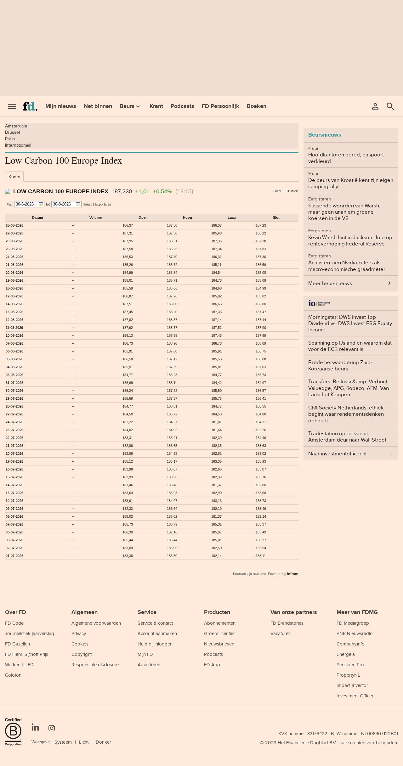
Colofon (13, 675)
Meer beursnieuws (330, 283)
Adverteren (149, 664)
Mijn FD (145, 654)
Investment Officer (355, 695)
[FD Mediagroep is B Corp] (15, 732)
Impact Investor (352, 685)
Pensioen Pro (350, 664)
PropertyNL (348, 675)
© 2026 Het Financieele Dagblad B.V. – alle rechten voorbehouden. (329, 742)
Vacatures (280, 633)
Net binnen (98, 106)
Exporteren (103, 203)
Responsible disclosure (95, 664)
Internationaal (18, 145)
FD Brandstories (287, 623)
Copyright (81, 654)
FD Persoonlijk (220, 106)
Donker (103, 742)
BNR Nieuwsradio (355, 633)
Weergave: (41, 742)
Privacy (78, 633)
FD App (212, 664)
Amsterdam (16, 126)
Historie (292, 190)
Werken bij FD (19, 664)
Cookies (79, 643)
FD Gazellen (17, 643)
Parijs (10, 139)
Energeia (346, 654)
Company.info (351, 643)
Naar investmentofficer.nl (337, 453)
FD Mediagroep (353, 623)
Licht (83, 742)
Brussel (12, 132)
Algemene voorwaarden (96, 623)
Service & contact (155, 623)
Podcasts (182, 106)
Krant (156, 106)
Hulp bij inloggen (155, 643)
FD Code (14, 623)
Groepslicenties (220, 633)
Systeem (63, 742)
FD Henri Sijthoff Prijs (26, 654)
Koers (14, 176)
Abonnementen (220, 623)
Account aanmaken (157, 633)
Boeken (256, 106)
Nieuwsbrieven (219, 643)
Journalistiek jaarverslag (29, 633)
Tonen (87, 203)
